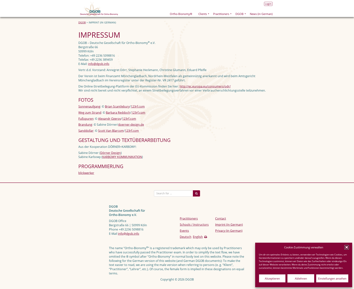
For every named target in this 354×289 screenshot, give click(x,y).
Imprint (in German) (229, 225)
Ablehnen (301, 278)
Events (184, 231)
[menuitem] (181, 14)
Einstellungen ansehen (332, 278)
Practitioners (189, 218)
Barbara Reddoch (118, 113)
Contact (220, 218)
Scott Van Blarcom (111, 131)
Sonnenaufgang (89, 106)
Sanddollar (85, 131)
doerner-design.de (131, 125)
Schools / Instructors (194, 225)
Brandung (85, 125)
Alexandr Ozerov (109, 119)
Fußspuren (85, 119)
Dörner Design (110, 153)
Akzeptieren (272, 278)
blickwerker (86, 173)
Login (268, 4)
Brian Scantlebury (117, 106)
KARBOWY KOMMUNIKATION (122, 157)
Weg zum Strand (89, 113)
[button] (346, 247)
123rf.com (138, 106)
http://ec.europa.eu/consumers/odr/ (205, 86)
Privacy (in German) (228, 231)
